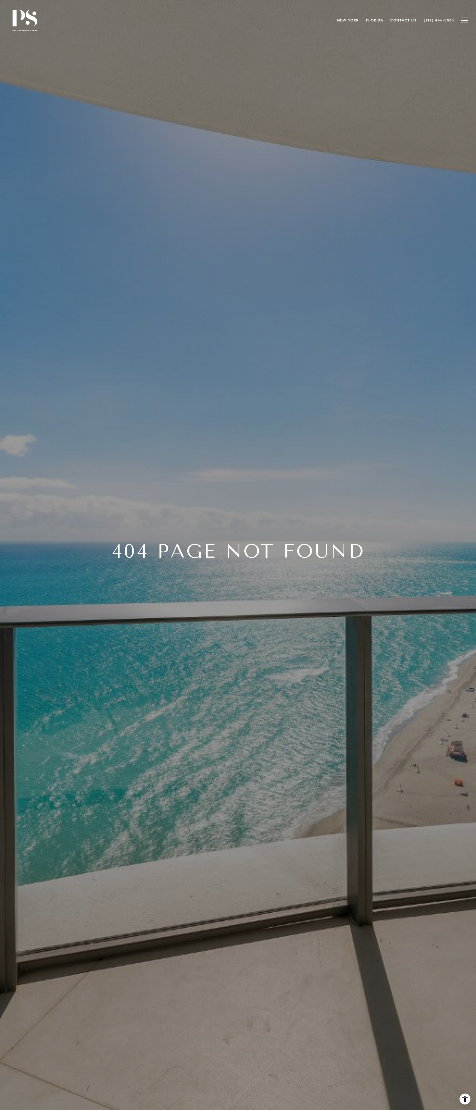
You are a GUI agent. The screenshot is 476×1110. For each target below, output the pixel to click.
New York (348, 20)
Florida (374, 20)
